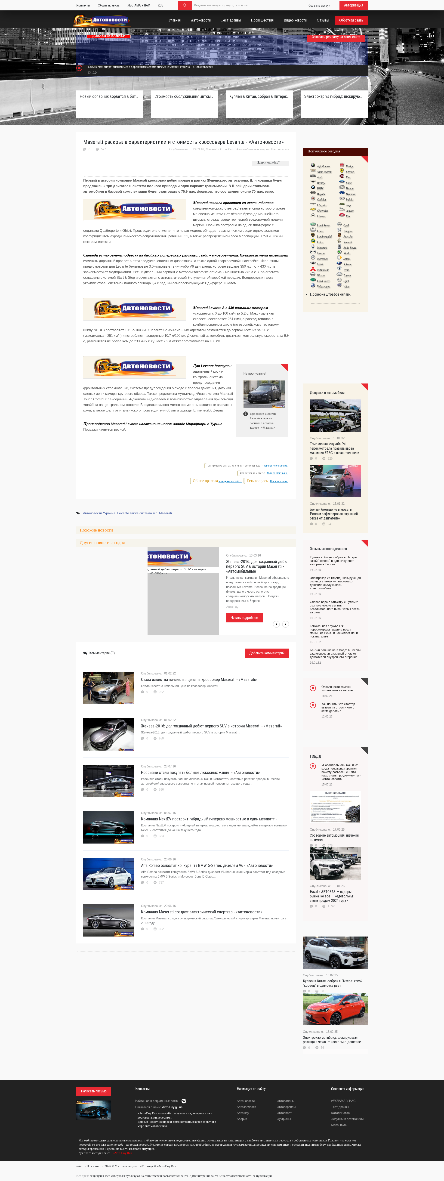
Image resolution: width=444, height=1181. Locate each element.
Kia (348, 216)
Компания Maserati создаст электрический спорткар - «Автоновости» (201, 911)
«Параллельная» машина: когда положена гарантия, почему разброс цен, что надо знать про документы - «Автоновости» (341, 772)
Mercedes (322, 258)
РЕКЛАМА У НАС (343, 1101)
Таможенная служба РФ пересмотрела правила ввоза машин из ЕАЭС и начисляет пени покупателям (334, 631)
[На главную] (102, 21)
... (77, 1159)
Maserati (211, 149)
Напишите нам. (279, 481)
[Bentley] (313, 183)
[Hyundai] (342, 194)
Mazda (321, 253)
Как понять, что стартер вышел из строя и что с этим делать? (338, 707)
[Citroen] (313, 216)
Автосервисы (286, 1107)
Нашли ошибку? (268, 162)
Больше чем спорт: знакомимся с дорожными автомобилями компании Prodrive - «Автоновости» (150, 66)
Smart (346, 258)
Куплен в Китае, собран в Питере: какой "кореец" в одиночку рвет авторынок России (259, 96)
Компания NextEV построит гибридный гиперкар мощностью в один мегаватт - (209, 818)
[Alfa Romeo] (313, 166)
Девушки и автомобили (347, 1119)
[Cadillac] (313, 199)
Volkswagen (323, 286)
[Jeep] (342, 205)
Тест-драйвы (340, 1107)
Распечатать (280, 149)
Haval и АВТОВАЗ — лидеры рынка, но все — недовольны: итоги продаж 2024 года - (332, 896)
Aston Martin (324, 171)
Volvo (346, 286)
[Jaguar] (342, 210)
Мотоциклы (339, 1125)
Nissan (321, 275)
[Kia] (342, 216)
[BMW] (313, 188)
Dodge (349, 166)
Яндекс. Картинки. (277, 473)
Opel (346, 225)
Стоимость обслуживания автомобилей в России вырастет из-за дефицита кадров (184, 96)
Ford (349, 183)
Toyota (347, 275)
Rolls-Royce (349, 247)
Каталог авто (340, 1113)
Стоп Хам (227, 149)
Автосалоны (285, 1101)
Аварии (242, 1119)
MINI (320, 264)
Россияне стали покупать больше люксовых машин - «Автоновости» (200, 772)
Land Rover (323, 225)
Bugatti (321, 194)
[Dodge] (342, 166)
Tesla (346, 270)
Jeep (348, 205)
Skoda (346, 253)
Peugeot (347, 231)
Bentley (321, 183)
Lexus (320, 231)
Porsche (347, 236)
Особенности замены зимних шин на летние (337, 688)
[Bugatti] (313, 194)
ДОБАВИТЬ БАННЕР (108, 35)
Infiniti (349, 199)
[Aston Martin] (313, 171)
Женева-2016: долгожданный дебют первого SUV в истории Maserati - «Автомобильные (257, 566)
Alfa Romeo (323, 166)
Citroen (321, 216)
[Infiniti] (342, 199)
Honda (350, 188)
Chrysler (322, 205)
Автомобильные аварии (252, 149)
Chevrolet (322, 210)
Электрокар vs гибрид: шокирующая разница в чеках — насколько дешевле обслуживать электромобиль (334, 96)
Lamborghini (324, 236)
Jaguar (350, 210)
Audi (319, 177)
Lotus (320, 242)
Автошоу (243, 1113)
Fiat (348, 177)
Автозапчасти (246, 1107)
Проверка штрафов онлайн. (330, 294)
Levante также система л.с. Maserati (144, 513)
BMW (320, 188)
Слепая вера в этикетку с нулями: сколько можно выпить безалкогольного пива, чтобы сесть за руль (335, 607)
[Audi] (313, 177)
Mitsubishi (323, 270)
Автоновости (246, 1101)
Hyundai (350, 194)
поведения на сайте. (230, 481)
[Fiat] (342, 177)
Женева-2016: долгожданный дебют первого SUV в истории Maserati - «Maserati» (211, 725)
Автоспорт (284, 1113)
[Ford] (342, 183)
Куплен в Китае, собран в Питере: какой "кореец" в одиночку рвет (332, 983)
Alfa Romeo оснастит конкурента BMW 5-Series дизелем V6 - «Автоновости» (207, 865)
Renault (347, 242)
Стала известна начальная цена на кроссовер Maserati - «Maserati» (199, 679)
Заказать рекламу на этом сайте (336, 37)
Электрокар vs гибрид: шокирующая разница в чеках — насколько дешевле (332, 1039)
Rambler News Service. (275, 465)
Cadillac (321, 199)
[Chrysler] (313, 205)
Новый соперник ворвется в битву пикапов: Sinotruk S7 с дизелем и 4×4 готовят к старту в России (110, 96)
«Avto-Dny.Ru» (122, 1153)
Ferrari (350, 171)
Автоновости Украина (99, 513)
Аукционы (284, 1119)
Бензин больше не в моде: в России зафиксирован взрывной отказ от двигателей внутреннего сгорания (335, 653)
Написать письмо (94, 1091)
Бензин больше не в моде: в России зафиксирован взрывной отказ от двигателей (334, 513)
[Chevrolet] (313, 210)
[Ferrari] (342, 171)
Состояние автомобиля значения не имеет (334, 837)
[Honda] (342, 188)
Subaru (347, 264)
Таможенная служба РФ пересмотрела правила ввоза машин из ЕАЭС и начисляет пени (334, 448)
